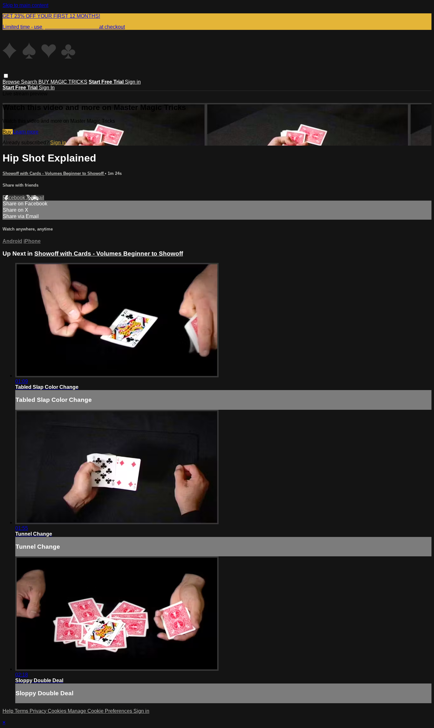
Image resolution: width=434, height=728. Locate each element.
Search (29, 82)
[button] (6, 76)
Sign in (133, 82)
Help (9, 711)
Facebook (14, 197)
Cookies (58, 711)
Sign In (47, 87)
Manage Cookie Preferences (100, 711)
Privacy (39, 711)
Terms (22, 711)
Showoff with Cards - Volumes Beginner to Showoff (54, 173)
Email (37, 197)
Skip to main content (25, 5)
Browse (12, 82)
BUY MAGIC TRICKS (62, 82)
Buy (8, 131)
